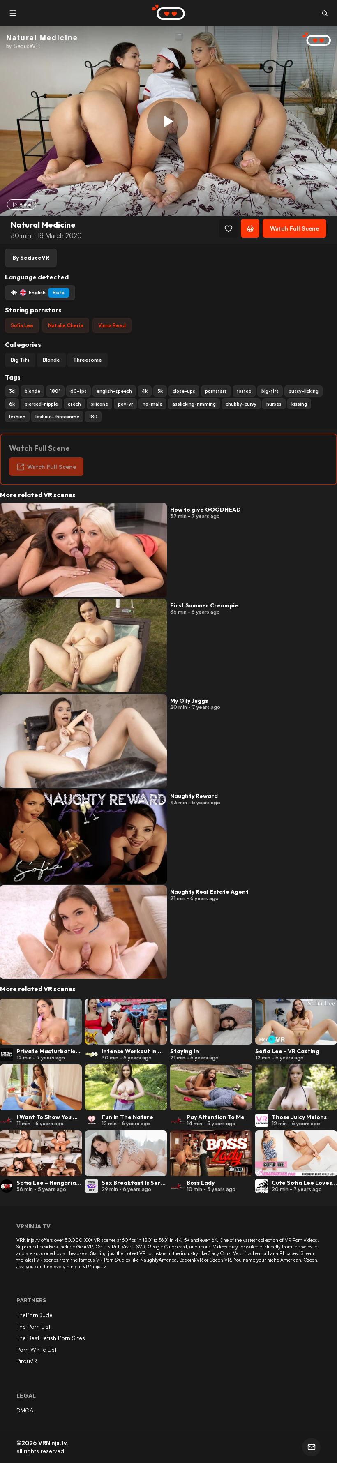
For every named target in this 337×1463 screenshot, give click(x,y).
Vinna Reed (112, 325)
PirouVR (26, 1360)
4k (145, 391)
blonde (32, 391)
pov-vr (125, 404)
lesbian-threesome (57, 417)
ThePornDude (34, 1314)
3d (12, 391)
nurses (274, 404)
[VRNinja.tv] (312, 39)
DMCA (24, 1410)
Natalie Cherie (65, 325)
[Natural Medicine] (167, 121)
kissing (299, 404)
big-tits (270, 391)
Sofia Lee (22, 325)
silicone (99, 404)
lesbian (17, 417)
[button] (324, 13)
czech (74, 404)
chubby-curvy (241, 404)
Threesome (87, 360)
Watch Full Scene (294, 228)
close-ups (184, 391)
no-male (152, 404)
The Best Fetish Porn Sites (50, 1337)
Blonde (51, 360)
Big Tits (20, 360)
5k (160, 391)
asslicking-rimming (194, 404)
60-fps (78, 391)
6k (12, 404)
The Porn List (33, 1326)
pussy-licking (304, 391)
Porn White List (36, 1349)
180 (93, 417)
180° (55, 391)
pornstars (216, 391)
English (47, 292)
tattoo (244, 391)
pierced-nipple (41, 404)
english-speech (114, 391)
